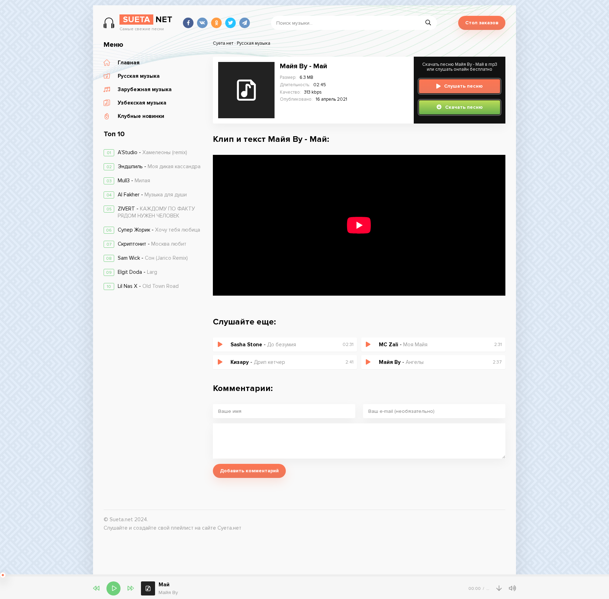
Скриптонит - (152, 244)
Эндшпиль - (159, 166)
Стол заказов (481, 23)
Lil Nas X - (148, 286)
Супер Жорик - (159, 230)
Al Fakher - (152, 194)
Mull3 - (134, 180)
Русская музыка (139, 76)
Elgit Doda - (137, 272)
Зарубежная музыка (145, 89)
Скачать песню (464, 107)
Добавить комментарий (249, 471)
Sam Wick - (153, 258)
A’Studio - (152, 152)
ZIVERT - (156, 212)
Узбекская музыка (142, 103)
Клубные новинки (141, 116)
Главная (129, 62)
